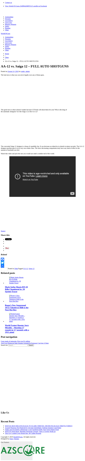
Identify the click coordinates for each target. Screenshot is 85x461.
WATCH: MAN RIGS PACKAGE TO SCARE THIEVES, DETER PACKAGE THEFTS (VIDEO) (38, 426)
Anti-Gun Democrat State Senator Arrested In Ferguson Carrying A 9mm (25, 343)
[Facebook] (42, 259)
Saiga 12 (31, 268)
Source (3, 231)
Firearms (8, 19)
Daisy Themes (14, 439)
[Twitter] (42, 262)
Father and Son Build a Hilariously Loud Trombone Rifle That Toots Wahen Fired (32, 430)
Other (7, 30)
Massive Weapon (10, 24)
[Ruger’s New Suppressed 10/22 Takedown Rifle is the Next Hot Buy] (17, 301)
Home (7, 54)
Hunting (7, 28)
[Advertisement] (42, 92)
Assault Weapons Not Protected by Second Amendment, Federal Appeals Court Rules (33, 428)
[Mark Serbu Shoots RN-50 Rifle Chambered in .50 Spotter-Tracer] (17, 283)
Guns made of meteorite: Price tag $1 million (15, 341)
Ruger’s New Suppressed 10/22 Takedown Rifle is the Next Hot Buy (16, 307)
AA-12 (25, 268)
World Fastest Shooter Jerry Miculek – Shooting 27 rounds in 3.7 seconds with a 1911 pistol (17, 328)
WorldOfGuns (5, 33)
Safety (7, 26)
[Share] (42, 266)
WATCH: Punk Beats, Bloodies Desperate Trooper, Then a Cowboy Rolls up (30, 431)
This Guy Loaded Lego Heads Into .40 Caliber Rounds (23, 433)
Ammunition (9, 17)
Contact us (8, 2)
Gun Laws (8, 22)
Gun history (9, 21)
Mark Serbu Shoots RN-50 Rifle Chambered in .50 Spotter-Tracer (16, 289)
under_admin (25, 71)
